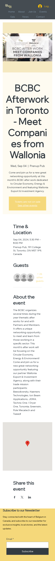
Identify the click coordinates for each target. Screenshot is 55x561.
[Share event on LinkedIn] (29, 497)
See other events (27, 205)
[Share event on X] (22, 497)
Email (10, 539)
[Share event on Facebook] (14, 497)
